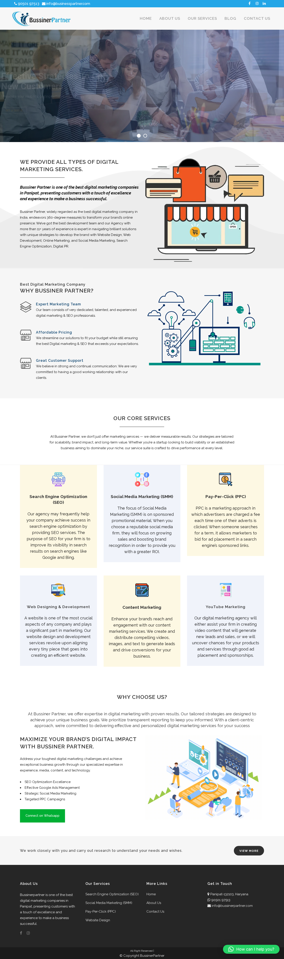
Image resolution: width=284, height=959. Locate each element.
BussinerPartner (152, 956)
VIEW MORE (248, 850)
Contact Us (155, 912)
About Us (153, 903)
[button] (251, 949)
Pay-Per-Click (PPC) (100, 912)
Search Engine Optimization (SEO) (112, 894)
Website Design (97, 920)
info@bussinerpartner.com (232, 906)
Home (151, 894)
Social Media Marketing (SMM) (108, 903)
